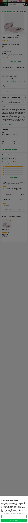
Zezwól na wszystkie (14, 520)
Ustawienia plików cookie (14, 516)
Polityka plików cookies (21, 513)
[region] (14, 509)
